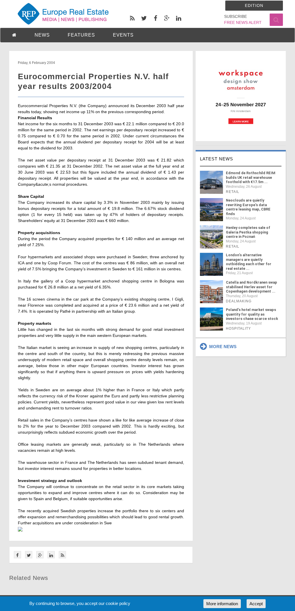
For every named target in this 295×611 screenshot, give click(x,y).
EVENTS (123, 35)
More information (222, 603)
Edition (254, 5)
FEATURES (81, 35)
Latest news (216, 158)
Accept (256, 603)
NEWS (42, 35)
